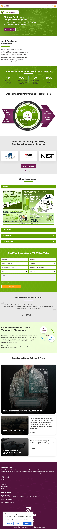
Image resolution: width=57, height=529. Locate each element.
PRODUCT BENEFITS (8, 235)
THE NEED (5, 186)
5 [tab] (30, 171)
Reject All (18, 523)
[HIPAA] (28, 280)
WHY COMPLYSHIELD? (8, 229)
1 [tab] (25, 171)
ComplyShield (4, 484)
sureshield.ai (10, 502)
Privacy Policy (25, 527)
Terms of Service (16, 527)
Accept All (27, 523)
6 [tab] (32, 171)
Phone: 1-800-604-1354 (7, 499)
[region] (18, 519)
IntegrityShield (4, 486)
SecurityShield (4, 482)
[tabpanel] (9, 156)
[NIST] (28, 278)
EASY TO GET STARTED (9, 241)
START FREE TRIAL (9, 29)
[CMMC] (28, 276)
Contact (3, 479)
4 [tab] (29, 171)
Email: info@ (4, 502)
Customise (9, 523)
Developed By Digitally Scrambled (37, 527)
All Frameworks (28, 166)
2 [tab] (26, 171)
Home (2, 488)
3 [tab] (28, 171)
